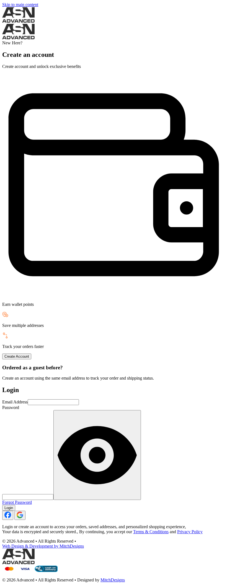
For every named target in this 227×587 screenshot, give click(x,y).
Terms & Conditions (151, 531)
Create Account (16, 356)
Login (8, 508)
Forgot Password (17, 502)
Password (10, 407)
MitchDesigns (112, 580)
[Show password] (97, 455)
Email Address (15, 402)
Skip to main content (20, 4)
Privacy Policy (190, 531)
